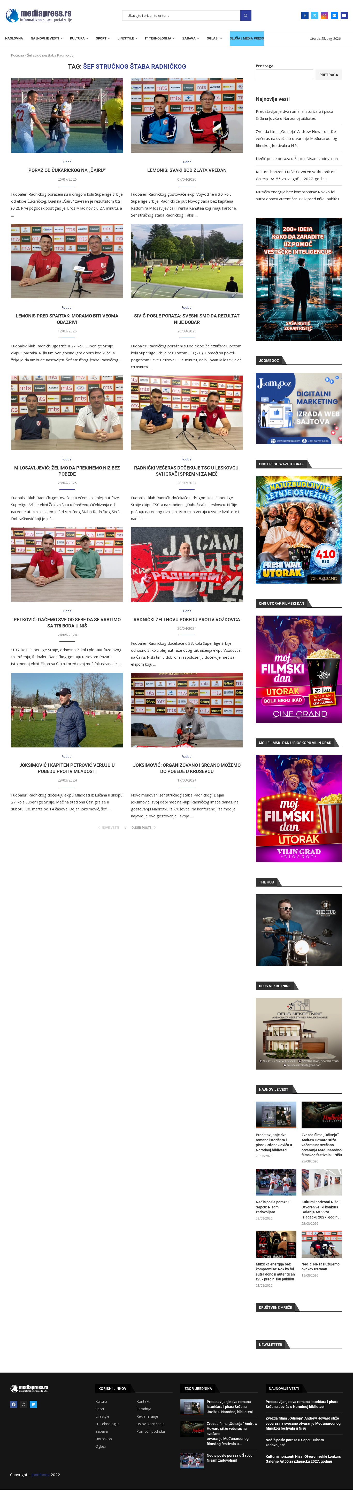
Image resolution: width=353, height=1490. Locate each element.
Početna (17, 55)
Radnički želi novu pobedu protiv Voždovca (187, 619)
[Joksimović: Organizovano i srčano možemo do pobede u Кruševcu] (187, 710)
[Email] (334, 15)
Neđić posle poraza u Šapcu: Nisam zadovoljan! (297, 158)
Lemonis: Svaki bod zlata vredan (187, 170)
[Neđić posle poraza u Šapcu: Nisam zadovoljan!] (276, 1182)
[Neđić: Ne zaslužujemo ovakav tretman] (322, 1244)
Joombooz (41, 1474)
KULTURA (77, 38)
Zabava (101, 1431)
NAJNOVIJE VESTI (45, 38)
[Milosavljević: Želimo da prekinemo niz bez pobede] (67, 413)
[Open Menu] (344, 15)
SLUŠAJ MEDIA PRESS (247, 38)
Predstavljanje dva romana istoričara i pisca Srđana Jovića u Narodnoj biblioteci (274, 1142)
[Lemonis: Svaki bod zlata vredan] (187, 115)
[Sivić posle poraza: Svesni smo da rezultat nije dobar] (187, 261)
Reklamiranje (147, 1416)
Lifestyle (102, 1416)
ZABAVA (189, 38)
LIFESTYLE (126, 38)
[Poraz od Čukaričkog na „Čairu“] (67, 115)
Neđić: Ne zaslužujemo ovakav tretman (321, 1266)
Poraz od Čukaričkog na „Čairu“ (67, 170)
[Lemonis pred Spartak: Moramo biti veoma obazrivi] (67, 261)
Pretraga (245, 15)
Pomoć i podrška (150, 1431)
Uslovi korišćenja (150, 1424)
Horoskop (103, 1439)
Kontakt (143, 1401)
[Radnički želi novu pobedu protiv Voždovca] (187, 564)
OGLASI (213, 38)
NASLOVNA (14, 38)
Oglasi (100, 1446)
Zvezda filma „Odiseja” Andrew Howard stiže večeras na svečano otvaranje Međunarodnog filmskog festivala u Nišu (296, 138)
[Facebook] (305, 15)
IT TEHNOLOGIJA (158, 38)
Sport (99, 1409)
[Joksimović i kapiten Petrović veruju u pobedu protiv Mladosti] (67, 710)
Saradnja (143, 1409)
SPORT (101, 38)
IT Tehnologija (107, 1424)
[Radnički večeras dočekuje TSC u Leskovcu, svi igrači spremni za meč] (187, 413)
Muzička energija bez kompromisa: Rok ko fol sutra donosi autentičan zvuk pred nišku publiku (275, 1271)
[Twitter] (314, 15)
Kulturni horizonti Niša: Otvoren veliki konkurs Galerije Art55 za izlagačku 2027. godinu (321, 1209)
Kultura (101, 1401)
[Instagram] (324, 15)
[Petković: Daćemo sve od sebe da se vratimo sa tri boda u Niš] (67, 564)
